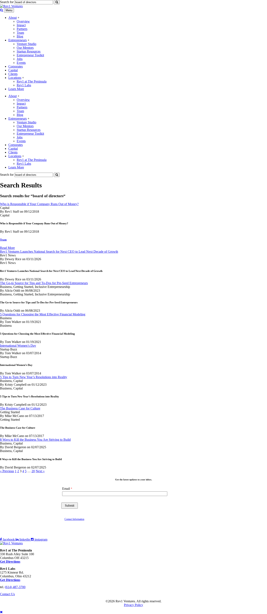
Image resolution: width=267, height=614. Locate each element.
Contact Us (7, 594)
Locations (14, 77)
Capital (13, 70)
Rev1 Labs (24, 85)
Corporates (15, 66)
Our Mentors (25, 47)
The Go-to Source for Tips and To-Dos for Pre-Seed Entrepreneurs (44, 283)
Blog (20, 36)
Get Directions (10, 580)
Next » (40, 471)
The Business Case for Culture (20, 408)
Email (66, 488)
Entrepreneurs (17, 40)
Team (20, 32)
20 (33, 471)
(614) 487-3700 (15, 587)
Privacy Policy (133, 605)
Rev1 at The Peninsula (32, 81)
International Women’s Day (18, 345)
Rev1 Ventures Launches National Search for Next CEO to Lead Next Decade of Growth (59, 251)
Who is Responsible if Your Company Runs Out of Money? (39, 204)
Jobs (20, 59)
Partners (22, 29)
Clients (13, 74)
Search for (7, 2)
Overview (23, 21)
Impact (21, 25)
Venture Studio (26, 44)
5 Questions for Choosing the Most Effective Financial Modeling (42, 314)
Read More (7, 248)
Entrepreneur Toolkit (30, 55)
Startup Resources (28, 51)
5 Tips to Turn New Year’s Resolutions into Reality (33, 377)
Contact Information (74, 519)
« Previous (7, 471)
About (12, 17)
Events (21, 62)
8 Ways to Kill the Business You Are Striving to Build (35, 439)
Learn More (16, 89)
